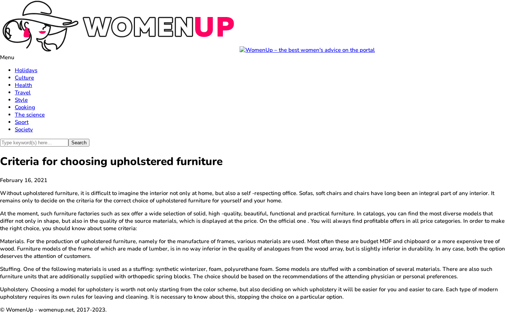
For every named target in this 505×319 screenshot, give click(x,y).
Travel (23, 92)
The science (30, 114)
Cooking (25, 107)
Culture (24, 77)
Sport (21, 122)
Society (24, 129)
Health (23, 85)
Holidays (26, 70)
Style (21, 100)
